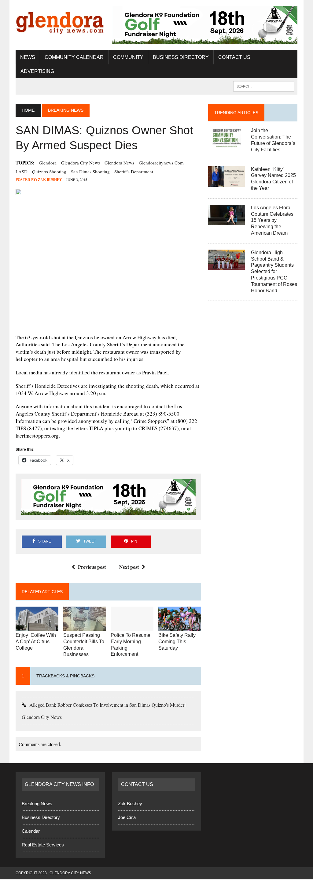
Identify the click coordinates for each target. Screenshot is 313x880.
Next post (129, 567)
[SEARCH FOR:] (263, 86)
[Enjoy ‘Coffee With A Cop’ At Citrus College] (37, 627)
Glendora (48, 163)
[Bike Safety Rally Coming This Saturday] (179, 627)
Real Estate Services (43, 845)
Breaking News (37, 804)
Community (128, 57)
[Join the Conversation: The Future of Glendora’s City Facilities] (226, 144)
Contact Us (234, 57)
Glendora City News (80, 163)
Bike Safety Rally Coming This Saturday (177, 642)
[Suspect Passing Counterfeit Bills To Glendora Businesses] (84, 627)
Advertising (37, 71)
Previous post (92, 567)
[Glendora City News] (60, 21)
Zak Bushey (50, 180)
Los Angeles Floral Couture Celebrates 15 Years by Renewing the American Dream (272, 220)
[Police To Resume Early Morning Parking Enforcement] (132, 627)
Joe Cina (127, 818)
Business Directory (181, 57)
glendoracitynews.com (161, 163)
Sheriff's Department (133, 172)
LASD (22, 172)
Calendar (31, 832)
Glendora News (119, 163)
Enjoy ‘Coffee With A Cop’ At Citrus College (36, 642)
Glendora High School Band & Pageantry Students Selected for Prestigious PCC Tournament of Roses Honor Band (274, 272)
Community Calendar (74, 57)
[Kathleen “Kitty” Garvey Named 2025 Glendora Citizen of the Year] (226, 183)
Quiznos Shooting (49, 172)
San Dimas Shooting (90, 172)
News (27, 57)
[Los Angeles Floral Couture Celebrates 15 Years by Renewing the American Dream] (226, 221)
